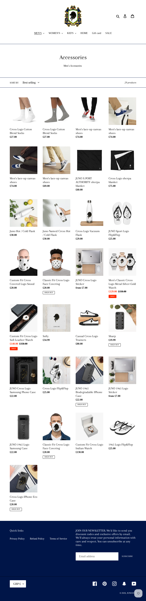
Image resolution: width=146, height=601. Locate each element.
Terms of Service (58, 538)
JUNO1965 (131, 593)
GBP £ (17, 583)
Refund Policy (37, 538)
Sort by (14, 83)
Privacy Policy (17, 538)
